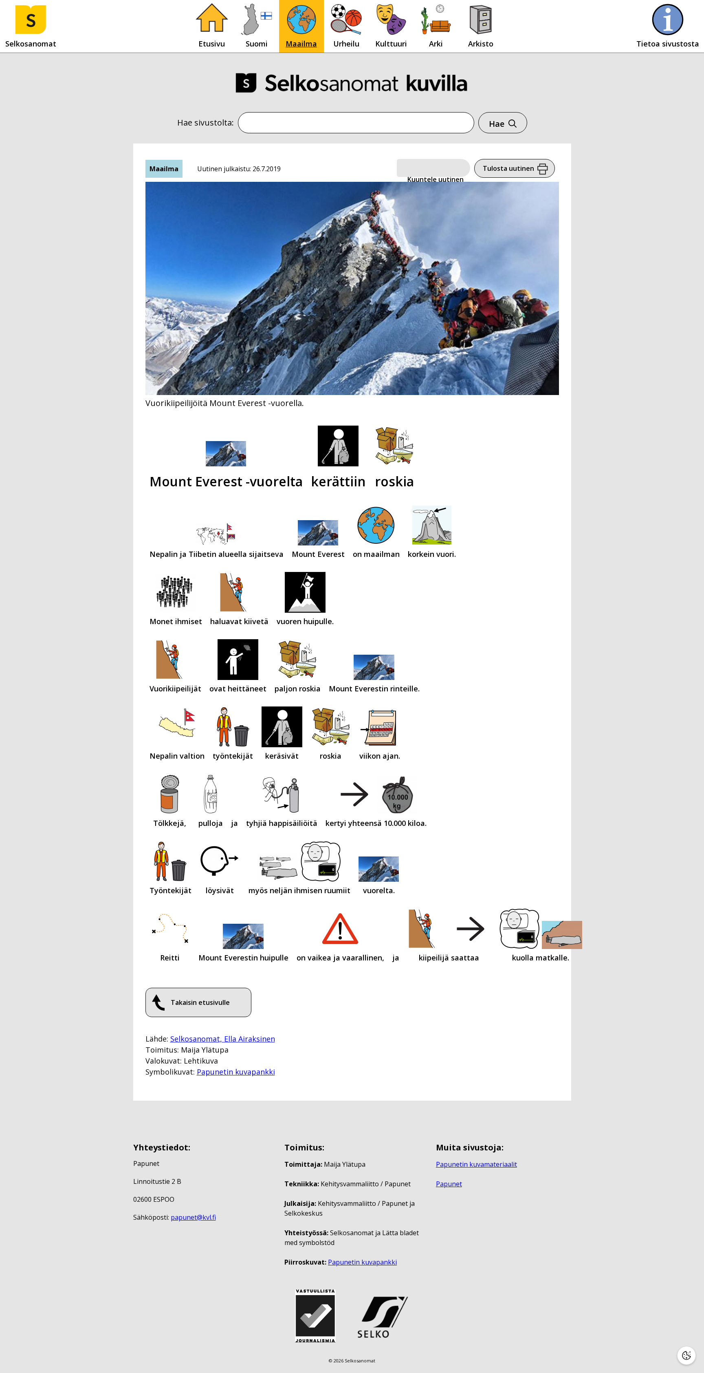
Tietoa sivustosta (667, 44)
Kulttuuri (391, 44)
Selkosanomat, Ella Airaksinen (222, 1039)
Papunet (449, 1183)
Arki (436, 44)
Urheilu (346, 44)
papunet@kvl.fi (193, 1217)
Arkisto (480, 44)
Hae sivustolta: (205, 122)
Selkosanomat (30, 44)
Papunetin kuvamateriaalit (476, 1164)
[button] (433, 168)
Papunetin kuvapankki (236, 1072)
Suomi (257, 44)
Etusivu (211, 44)
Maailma (301, 44)
